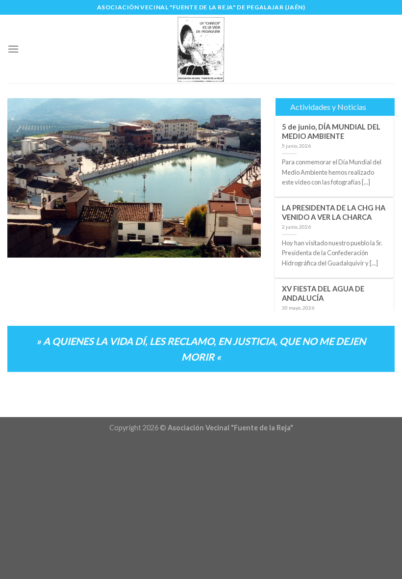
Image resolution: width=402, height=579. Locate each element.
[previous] (25, 178)
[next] (243, 178)
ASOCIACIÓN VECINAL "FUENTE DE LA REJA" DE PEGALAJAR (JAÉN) (201, 7)
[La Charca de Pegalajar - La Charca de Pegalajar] (201, 49)
